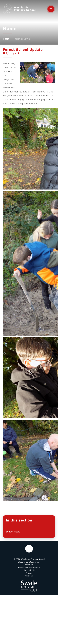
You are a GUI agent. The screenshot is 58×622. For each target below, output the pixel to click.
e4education (34, 562)
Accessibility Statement (29, 567)
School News (22, 39)
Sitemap (29, 565)
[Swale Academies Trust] (29, 586)
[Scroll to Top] (29, 549)
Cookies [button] (29, 576)
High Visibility (29, 570)
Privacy (29, 573)
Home (6, 39)
